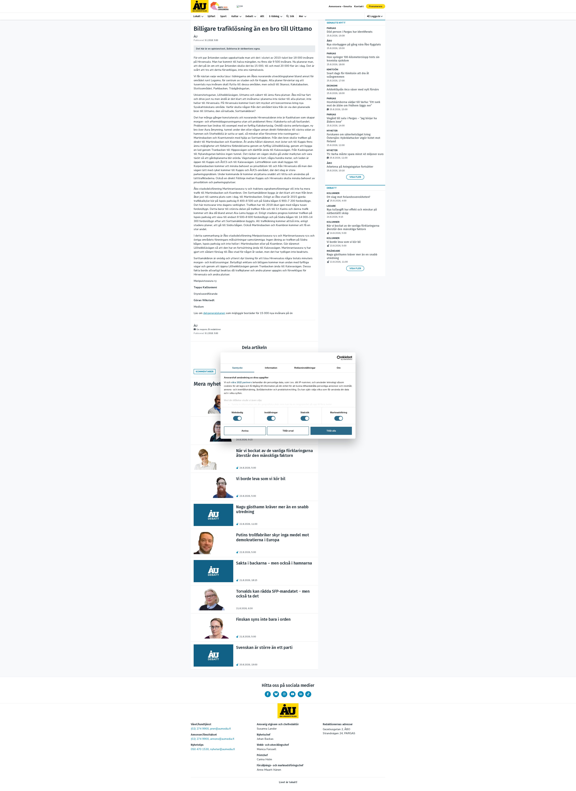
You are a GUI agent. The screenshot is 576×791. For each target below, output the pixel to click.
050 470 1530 (200, 749)
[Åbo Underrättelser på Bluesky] (276, 694)
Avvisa (245, 430)
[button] (375, 16)
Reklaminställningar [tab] (304, 367)
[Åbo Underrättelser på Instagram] (284, 694)
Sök (292, 16)
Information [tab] (271, 367)
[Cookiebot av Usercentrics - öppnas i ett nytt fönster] (339, 358)
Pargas (331, 28)
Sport (223, 16)
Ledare (331, 206)
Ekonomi (332, 85)
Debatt (249, 16)
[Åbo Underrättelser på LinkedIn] (301, 694)
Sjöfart (211, 16)
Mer (301, 16)
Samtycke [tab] (237, 367)
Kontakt (359, 6)
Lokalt (196, 16)
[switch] (271, 418)
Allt (262, 16)
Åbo (329, 40)
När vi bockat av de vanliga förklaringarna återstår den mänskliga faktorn (353, 229)
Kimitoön (332, 69)
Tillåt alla (331, 430)
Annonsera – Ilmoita (340, 6)
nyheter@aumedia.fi (222, 749)
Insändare (333, 251)
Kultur (234, 16)
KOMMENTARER (204, 371)
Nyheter (332, 130)
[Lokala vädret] (238, 6)
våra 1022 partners (241, 382)
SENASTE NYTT (336, 22)
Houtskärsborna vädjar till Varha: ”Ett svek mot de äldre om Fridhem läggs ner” (353, 105)
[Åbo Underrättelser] (288, 710)
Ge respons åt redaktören (208, 329)
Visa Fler (355, 177)
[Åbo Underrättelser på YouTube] (293, 694)
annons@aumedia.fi (222, 739)
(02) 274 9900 (200, 728)
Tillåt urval (288, 430)
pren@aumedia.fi (220, 728)
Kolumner (333, 193)
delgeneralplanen (214, 313)
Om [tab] (338, 367)
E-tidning (274, 16)
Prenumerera (375, 6)
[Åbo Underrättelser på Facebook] (268, 694)
